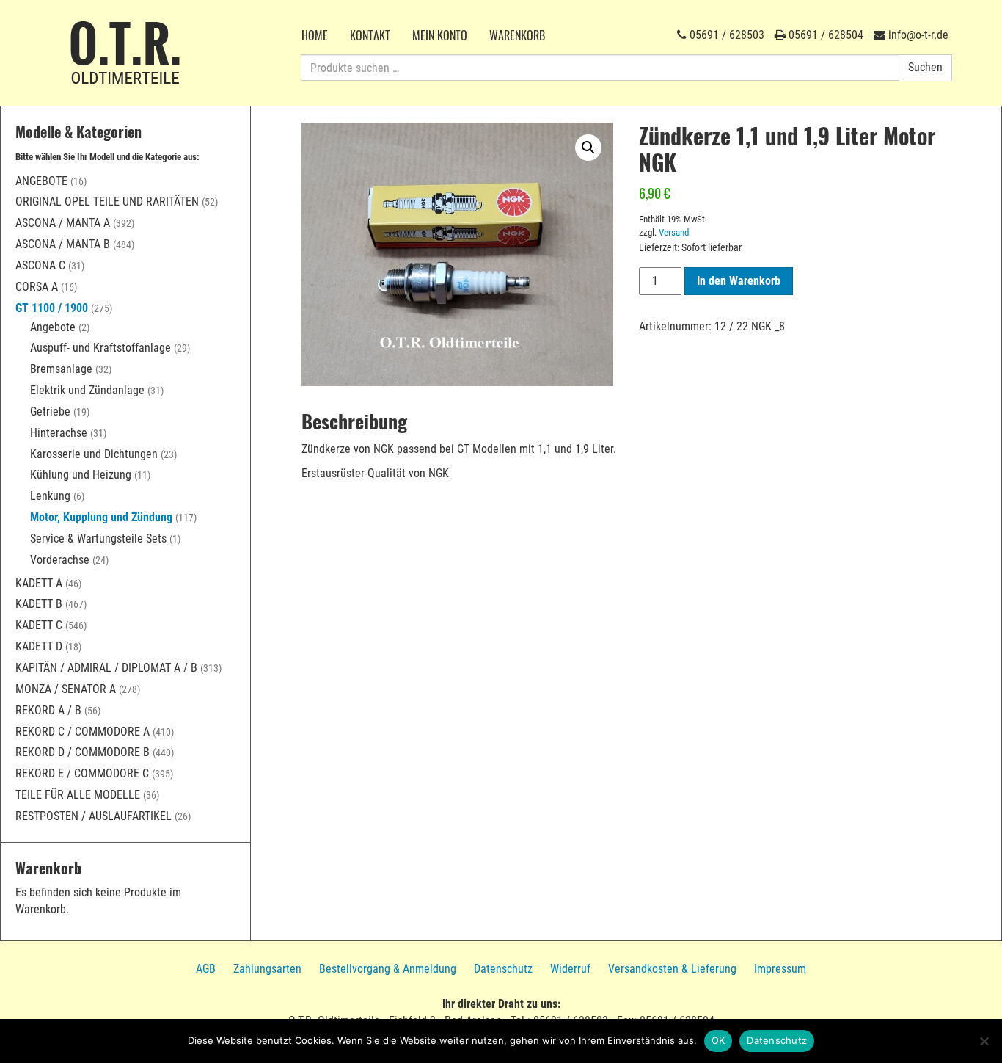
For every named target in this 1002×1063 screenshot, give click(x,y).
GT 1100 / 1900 (51, 308)
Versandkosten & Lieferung (672, 969)
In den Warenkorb (738, 281)
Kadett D (38, 646)
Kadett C (38, 625)
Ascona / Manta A (62, 223)
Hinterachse (58, 433)
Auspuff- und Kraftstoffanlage (100, 348)
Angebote (41, 181)
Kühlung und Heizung (80, 475)
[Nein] (983, 1041)
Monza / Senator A (65, 689)
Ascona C (40, 265)
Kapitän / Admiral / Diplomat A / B (106, 668)
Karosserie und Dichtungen (94, 454)
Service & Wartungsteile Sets (98, 538)
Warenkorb (517, 35)
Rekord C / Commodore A (82, 732)
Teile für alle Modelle (77, 795)
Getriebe (50, 411)
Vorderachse (59, 560)
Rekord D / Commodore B (82, 752)
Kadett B (38, 604)
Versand (674, 232)
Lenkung (50, 496)
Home (314, 35)
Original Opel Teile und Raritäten (107, 201)
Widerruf (570, 969)
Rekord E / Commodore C (82, 773)
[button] (588, 147)
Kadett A (38, 583)
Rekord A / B (48, 710)
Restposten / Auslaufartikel (93, 816)
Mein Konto (439, 35)
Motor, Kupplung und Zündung (101, 517)
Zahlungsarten (267, 969)
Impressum (780, 969)
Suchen (925, 67)
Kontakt (370, 35)
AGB (206, 969)
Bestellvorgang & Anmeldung (387, 969)
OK (718, 1040)
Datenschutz (503, 969)
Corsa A (36, 287)
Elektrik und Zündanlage (87, 390)
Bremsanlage (61, 369)
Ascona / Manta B (62, 244)
